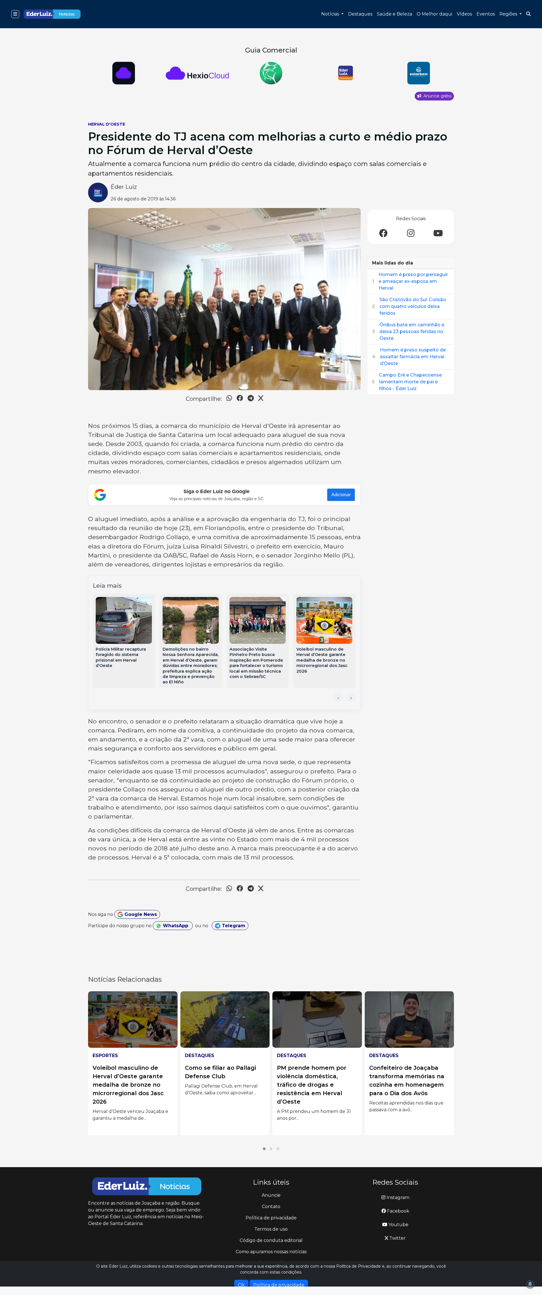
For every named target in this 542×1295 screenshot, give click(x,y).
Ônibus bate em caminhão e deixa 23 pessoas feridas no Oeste (411, 331)
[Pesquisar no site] (528, 14)
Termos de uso (271, 1229)
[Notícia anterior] (338, 698)
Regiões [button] (508, 14)
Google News (140, 914)
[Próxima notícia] (351, 698)
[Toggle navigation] (15, 14)
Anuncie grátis (436, 96)
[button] (264, 1149)
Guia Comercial (271, 50)
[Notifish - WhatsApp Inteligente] (197, 73)
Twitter (397, 1238)
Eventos (486, 14)
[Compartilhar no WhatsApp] (229, 399)
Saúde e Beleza (394, 14)
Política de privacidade (271, 1217)
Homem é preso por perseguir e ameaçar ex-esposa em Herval (413, 281)
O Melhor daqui (434, 14)
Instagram (397, 1197)
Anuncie (271, 1195)
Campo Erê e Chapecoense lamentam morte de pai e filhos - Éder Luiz (410, 381)
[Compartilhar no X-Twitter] (260, 399)
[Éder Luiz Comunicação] (271, 73)
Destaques (360, 14)
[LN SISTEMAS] (123, 73)
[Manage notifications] (530, 1284)
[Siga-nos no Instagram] (410, 233)
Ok (241, 1285)
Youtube (397, 1224)
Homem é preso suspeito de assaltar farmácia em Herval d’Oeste (413, 356)
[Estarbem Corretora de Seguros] (344, 73)
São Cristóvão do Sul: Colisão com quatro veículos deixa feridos (412, 306)
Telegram (232, 925)
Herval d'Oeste (106, 124)
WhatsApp (175, 925)
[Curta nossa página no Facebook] (383, 233)
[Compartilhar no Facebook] (240, 399)
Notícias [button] (330, 14)
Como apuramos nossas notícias (271, 1251)
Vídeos (464, 14)
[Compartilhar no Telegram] (251, 399)
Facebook (397, 1211)
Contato (271, 1206)
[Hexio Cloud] (418, 73)
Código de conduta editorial (271, 1240)
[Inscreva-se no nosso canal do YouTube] (438, 233)
